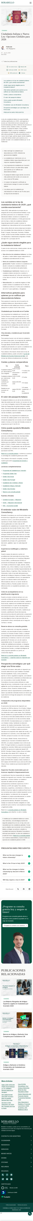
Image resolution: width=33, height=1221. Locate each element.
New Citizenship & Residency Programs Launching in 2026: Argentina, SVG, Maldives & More (24, 1105)
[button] (30, 3)
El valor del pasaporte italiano (12, 97)
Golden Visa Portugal (9, 479)
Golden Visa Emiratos (9, 489)
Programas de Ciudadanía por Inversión (14, 470)
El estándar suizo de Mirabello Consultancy (16, 105)
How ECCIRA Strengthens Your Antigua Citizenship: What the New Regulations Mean (23, 1087)
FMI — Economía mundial (10, 505)
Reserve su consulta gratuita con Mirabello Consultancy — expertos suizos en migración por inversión (15, 657)
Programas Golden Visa (9, 473)
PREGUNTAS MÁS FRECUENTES (14, 112)
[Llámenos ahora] (30, 1214)
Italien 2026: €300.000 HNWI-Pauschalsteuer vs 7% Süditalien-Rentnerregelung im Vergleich (8, 1088)
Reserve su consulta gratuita (9, 453)
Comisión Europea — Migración (12, 499)
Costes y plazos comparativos (12, 94)
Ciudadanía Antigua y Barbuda (11, 486)
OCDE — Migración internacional (12, 502)
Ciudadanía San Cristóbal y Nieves (13, 483)
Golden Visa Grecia (8, 476)
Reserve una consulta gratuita (11, 492)
